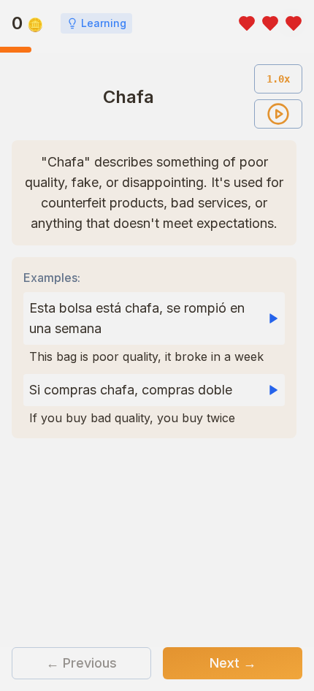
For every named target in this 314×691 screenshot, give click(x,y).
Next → (233, 663)
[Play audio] (278, 114)
